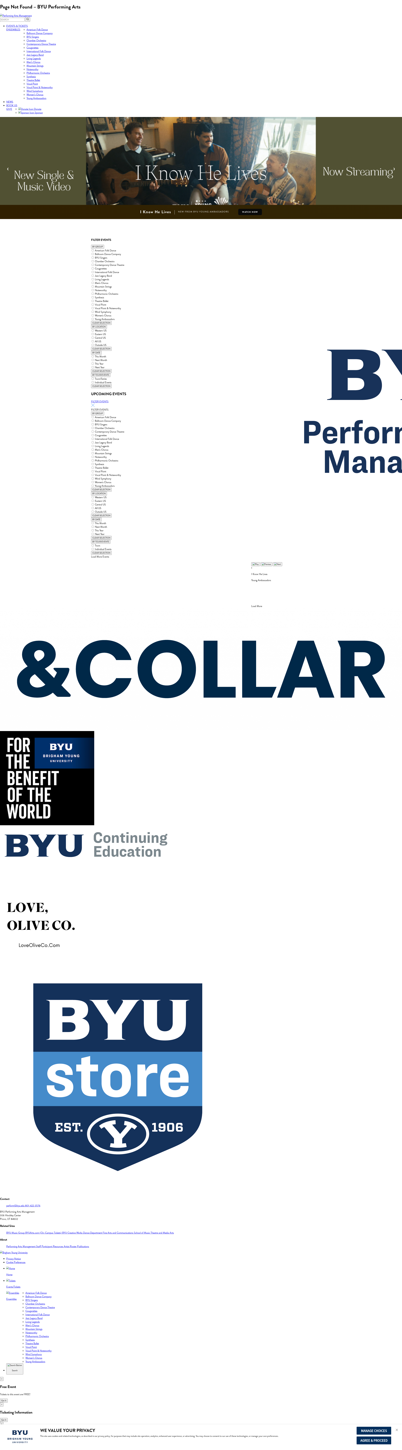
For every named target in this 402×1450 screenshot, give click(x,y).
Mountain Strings (35, 66)
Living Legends (34, 58)
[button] (397, 1430)
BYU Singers (33, 37)
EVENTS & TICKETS (17, 26)
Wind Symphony (35, 91)
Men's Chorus (101, 283)
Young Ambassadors (36, 98)
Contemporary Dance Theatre (41, 44)
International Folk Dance (39, 51)
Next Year (99, 367)
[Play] (255, 564)
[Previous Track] (266, 564)
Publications (83, 1246)
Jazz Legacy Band (35, 55)
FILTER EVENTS (100, 401)
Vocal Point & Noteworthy (40, 87)
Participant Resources (53, 1246)
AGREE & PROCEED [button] (374, 1440)
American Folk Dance (37, 29)
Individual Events (103, 382)
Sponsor (38, 112)
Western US (101, 330)
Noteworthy (32, 69)
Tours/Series (101, 379)
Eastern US (100, 334)
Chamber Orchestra (36, 40)
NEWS (9, 102)
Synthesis (31, 76)
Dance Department (93, 1233)
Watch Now (250, 212)
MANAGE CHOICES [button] (374, 1430)
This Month (100, 356)
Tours (97, 545)
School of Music (142, 1233)
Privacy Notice (13, 1258)
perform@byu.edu (15, 1205)
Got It (3, 1400)
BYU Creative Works (72, 1233)
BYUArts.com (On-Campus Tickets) (43, 1233)
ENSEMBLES (13, 29)
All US (98, 341)
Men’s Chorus (33, 62)
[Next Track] (277, 564)
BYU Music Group (15, 1233)
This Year (99, 364)
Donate (37, 109)
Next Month (101, 360)
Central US (100, 338)
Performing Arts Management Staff (24, 1246)
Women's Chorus (103, 315)
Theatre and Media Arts (162, 1233)
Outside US (100, 345)
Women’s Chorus (35, 94)
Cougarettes (32, 47)
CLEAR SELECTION (101, 322)
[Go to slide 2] (199, 201)
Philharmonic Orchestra (38, 73)
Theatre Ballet (33, 80)
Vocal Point (32, 84)
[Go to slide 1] (197, 201)
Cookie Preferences (15, 1262)
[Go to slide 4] (205, 201)
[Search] (27, 19)
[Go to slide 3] (202, 201)
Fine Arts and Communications (118, 1233)
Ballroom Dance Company (40, 33)
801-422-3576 (32, 1205)
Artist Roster (70, 1246)
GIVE (9, 109)
